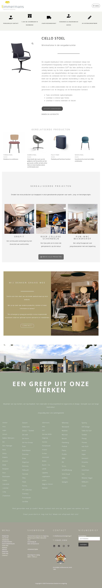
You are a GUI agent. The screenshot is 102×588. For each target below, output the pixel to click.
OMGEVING (5, 540)
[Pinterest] (68, 546)
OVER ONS (5, 545)
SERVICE (4, 549)
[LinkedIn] (54, 546)
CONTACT (5, 555)
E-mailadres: (82, 536)
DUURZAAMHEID (7, 542)
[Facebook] (59, 546)
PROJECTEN (5, 536)
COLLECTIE (5, 538)
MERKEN (4, 547)
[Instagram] (64, 546)
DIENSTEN (5, 551)
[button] (32, 43)
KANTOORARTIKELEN (8, 544)
